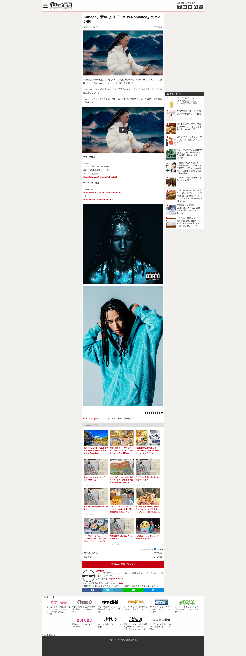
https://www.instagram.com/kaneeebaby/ (102, 192)
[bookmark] (154, 590)
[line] (133, 590)
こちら (120, 583)
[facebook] (92, 590)
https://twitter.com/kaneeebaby (98, 199)
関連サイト (49, 597)
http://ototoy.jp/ (116, 579)
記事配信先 (49, 635)
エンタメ (88, 557)
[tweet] (107, 590)
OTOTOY (158, 27)
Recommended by (147, 549)
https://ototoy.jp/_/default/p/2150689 (100, 177)
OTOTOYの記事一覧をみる (123, 564)
